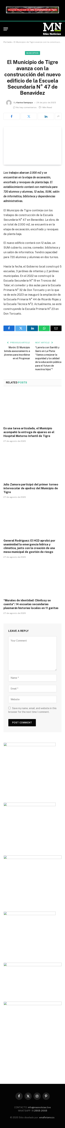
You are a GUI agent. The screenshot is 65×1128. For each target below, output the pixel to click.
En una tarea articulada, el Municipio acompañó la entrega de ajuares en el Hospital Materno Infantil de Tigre (28, 432)
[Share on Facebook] (11, 116)
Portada (7, 42)
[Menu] (5, 29)
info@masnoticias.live (39, 1107)
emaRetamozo (46, 1117)
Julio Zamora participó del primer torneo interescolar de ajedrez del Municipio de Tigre (30, 488)
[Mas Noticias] (52, 29)
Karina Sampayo (24, 102)
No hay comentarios (26, 107)
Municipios (32, 53)
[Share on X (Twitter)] (29, 116)
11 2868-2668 (39, 1110)
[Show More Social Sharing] (58, 116)
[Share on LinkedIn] (46, 116)
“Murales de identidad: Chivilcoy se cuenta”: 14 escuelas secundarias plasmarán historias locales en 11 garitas (30, 604)
